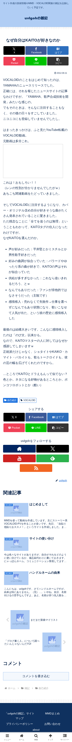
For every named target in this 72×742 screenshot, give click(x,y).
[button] (58, 61)
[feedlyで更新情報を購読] (52, 458)
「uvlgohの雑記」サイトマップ (19, 716)
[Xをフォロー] (52, 449)
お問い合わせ (52, 723)
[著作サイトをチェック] (19, 449)
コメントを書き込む (36, 676)
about (36, 729)
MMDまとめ (52, 713)
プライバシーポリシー (19, 723)
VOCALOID (29, 400)
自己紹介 (12, 400)
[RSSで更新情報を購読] (36, 468)
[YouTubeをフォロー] (19, 458)
